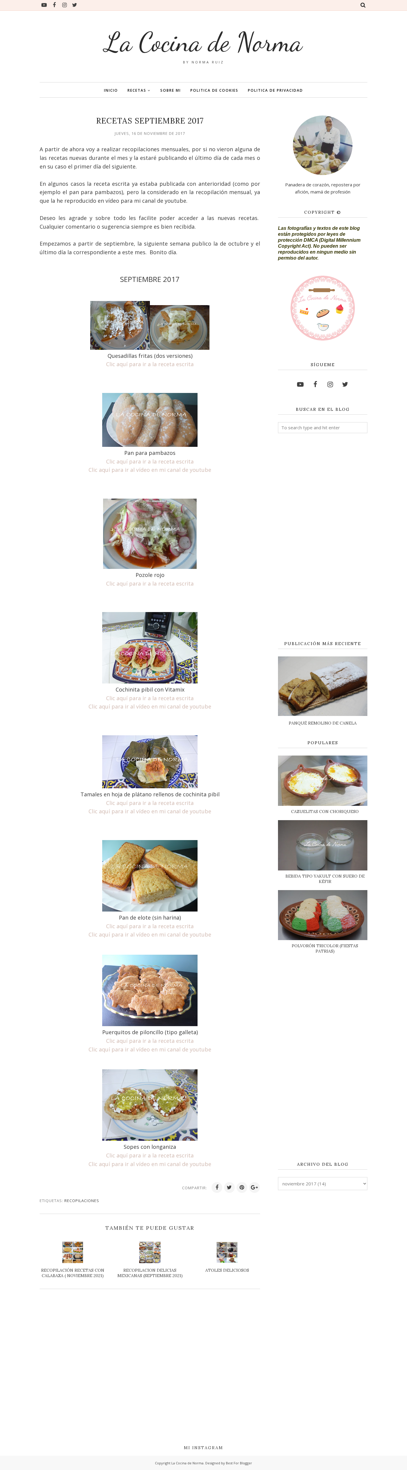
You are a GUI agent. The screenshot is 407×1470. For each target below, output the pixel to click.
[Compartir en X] (229, 1187)
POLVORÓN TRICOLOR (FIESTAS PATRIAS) (325, 948)
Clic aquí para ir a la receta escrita (150, 364)
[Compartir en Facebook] (217, 1187)
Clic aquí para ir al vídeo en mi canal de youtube (149, 469)
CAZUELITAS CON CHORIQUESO (325, 811)
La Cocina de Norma (203, 42)
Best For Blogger (239, 1463)
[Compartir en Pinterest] (242, 1187)
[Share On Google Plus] (254, 1187)
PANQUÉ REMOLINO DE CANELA (323, 723)
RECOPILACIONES (81, 1200)
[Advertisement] (322, 537)
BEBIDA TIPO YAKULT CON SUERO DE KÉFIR (325, 878)
